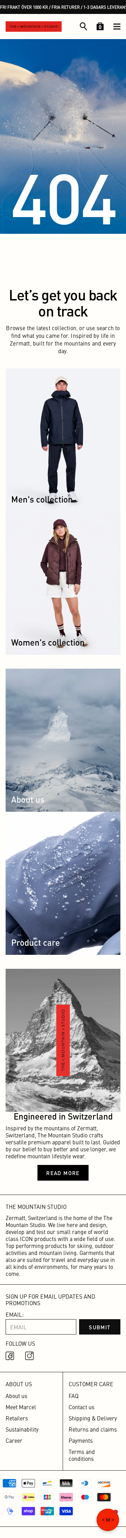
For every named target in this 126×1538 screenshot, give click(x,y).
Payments (81, 1440)
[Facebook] (11, 1357)
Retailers (17, 1418)
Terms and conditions (82, 1455)
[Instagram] (30, 1357)
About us (16, 1395)
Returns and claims (93, 1429)
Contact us (81, 1407)
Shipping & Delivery (93, 1418)
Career (14, 1440)
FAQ (73, 1395)
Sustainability (22, 1429)
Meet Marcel (21, 1407)
